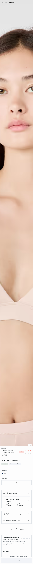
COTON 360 (3, 448)
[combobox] (16, 482)
